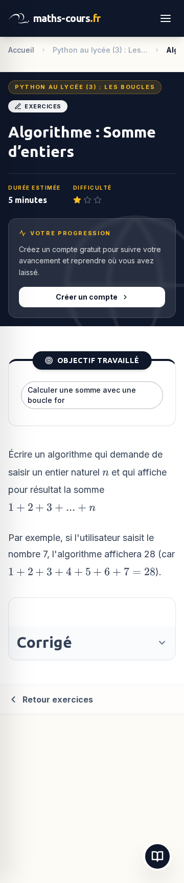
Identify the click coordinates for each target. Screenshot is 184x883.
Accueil (21, 50)
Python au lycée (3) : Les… (100, 50)
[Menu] (165, 18)
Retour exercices (57, 699)
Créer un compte (87, 296)
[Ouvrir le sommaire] (157, 856)
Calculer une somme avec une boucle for (82, 395)
